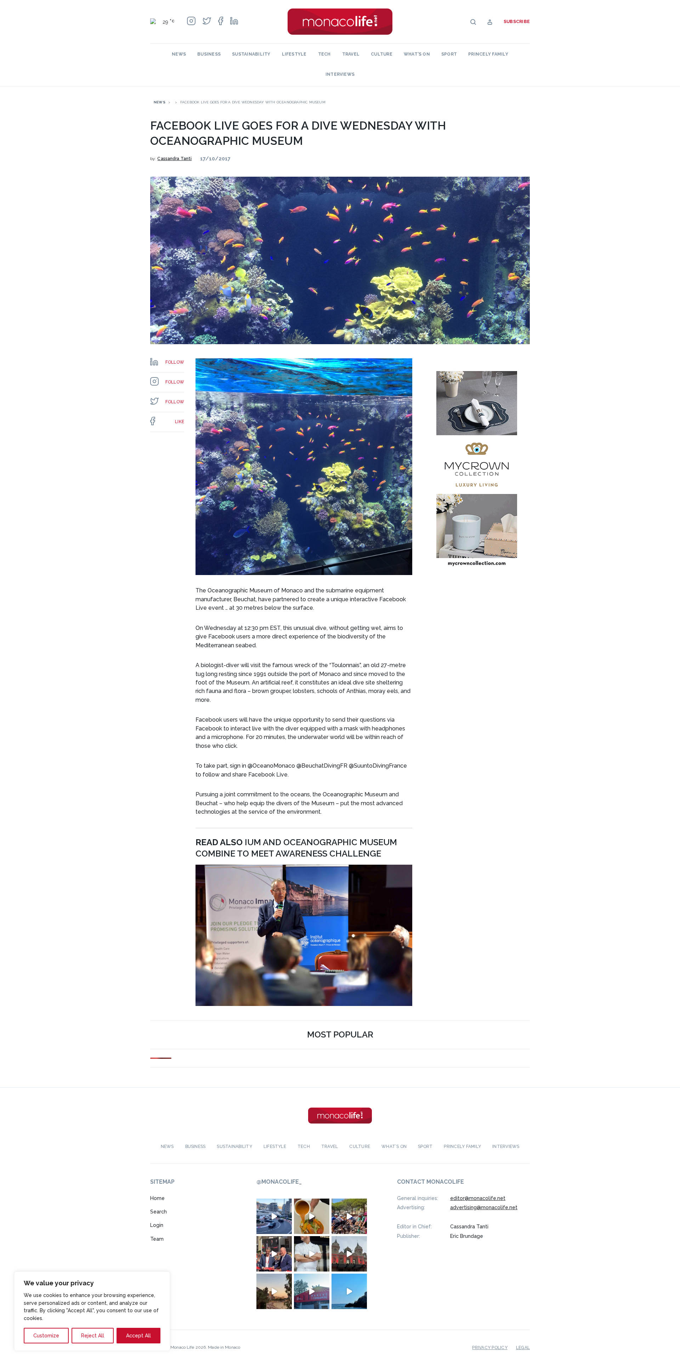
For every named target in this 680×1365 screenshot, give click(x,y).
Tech (324, 54)
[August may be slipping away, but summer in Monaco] (311, 1216)
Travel (350, 54)
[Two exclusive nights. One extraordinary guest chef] (311, 1254)
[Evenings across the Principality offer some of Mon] (274, 1216)
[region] (92, 1311)
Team (157, 1239)
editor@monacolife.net (477, 1198)
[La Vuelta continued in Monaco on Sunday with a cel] (349, 1216)
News (179, 54)
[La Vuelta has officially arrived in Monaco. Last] (349, 1254)
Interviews (340, 74)
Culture (381, 54)
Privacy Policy (489, 1347)
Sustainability (251, 54)
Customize (46, 1335)
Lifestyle (294, 54)
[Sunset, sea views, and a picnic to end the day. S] (274, 1291)
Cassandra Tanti (174, 158)
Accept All (138, 1335)
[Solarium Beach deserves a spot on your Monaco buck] (349, 1291)
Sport (449, 54)
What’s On (417, 54)
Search (158, 1212)
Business (209, 54)
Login (156, 1225)
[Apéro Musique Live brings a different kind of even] (311, 1291)
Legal (523, 1347)
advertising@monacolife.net (483, 1207)
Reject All (92, 1335)
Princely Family (488, 54)
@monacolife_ (279, 1182)
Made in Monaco (224, 1347)
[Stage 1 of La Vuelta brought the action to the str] (274, 1254)
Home (157, 1198)
